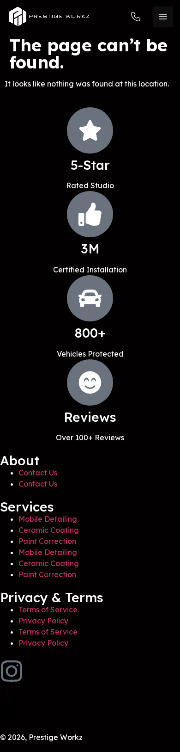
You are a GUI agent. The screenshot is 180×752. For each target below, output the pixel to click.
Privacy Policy (43, 620)
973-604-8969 (138, 16)
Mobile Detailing (47, 519)
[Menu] (163, 16)
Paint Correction (47, 541)
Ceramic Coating (48, 530)
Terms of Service (48, 609)
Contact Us (37, 472)
